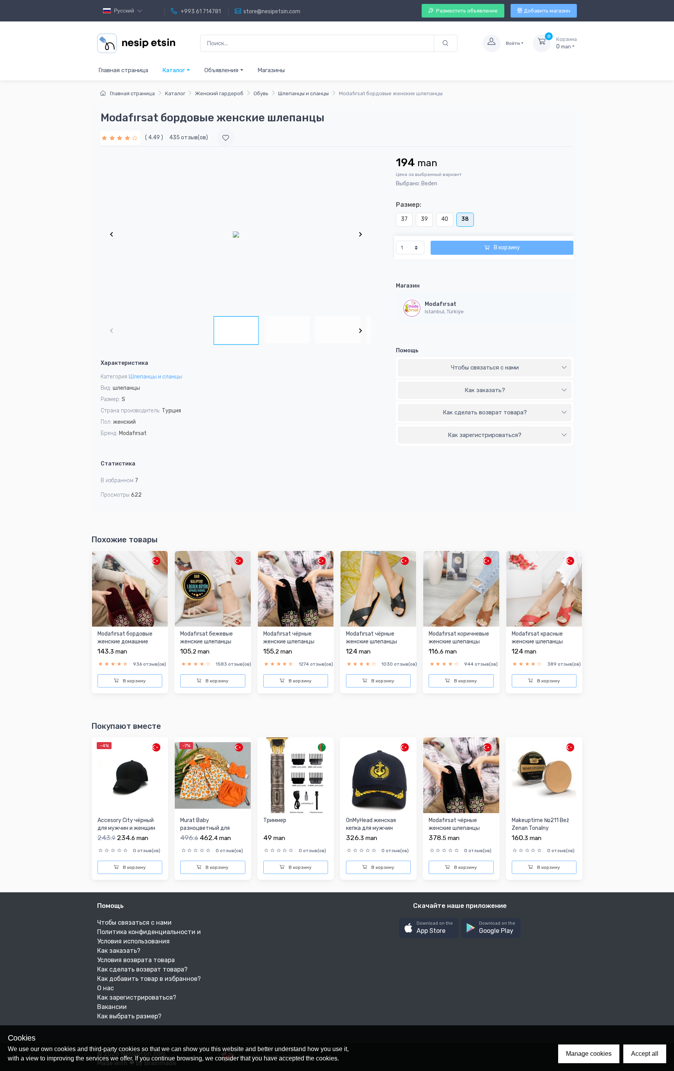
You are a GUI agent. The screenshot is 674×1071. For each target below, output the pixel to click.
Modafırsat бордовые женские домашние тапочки (125, 641)
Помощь (407, 350)
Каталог (174, 70)
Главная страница (123, 70)
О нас (105, 988)
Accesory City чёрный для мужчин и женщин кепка (126, 828)
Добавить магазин (547, 11)
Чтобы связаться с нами (485, 367)
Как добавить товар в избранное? (149, 978)
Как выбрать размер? (129, 1016)
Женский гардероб (219, 93)
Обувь (261, 93)
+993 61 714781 (200, 11)
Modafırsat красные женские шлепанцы (537, 638)
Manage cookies (589, 1053)
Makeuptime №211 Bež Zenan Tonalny (540, 824)
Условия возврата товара (136, 960)
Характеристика (124, 363)
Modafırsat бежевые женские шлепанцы (206, 638)
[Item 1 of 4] (236, 234)
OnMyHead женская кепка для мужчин (371, 824)
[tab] (484, 367)
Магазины (271, 70)
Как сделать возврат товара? (485, 412)
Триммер (274, 820)
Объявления (222, 70)
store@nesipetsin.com (271, 11)
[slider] (120, 137)
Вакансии (112, 1007)
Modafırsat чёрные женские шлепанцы (288, 638)
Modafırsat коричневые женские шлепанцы (459, 638)
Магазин (408, 285)
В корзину (506, 247)
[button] (428, 928)
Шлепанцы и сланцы (303, 93)
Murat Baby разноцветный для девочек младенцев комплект (206, 832)
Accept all (644, 1053)
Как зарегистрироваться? (484, 435)
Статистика (118, 463)
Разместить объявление (466, 11)
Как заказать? (485, 390)
